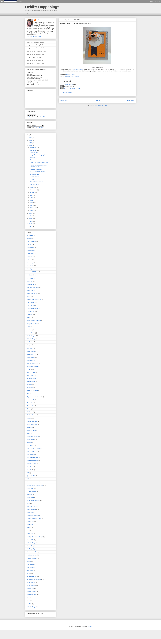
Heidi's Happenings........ (46, 7)
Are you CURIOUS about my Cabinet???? (38, 165)
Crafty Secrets (31, 305)
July (31, 195)
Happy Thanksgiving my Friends (39, 155)
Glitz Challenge (31, 339)
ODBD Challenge (32, 424)
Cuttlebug (29, 314)
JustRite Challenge (32, 363)
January (32, 210)
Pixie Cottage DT (32, 451)
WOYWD (29, 603)
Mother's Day (30, 406)
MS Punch (30, 412)
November (33, 150)
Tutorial (29, 561)
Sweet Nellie (30, 540)
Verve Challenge (31, 576)
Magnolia (29, 384)
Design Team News (32, 323)
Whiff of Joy (30, 588)
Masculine (30, 387)
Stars (31, 160)
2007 (30, 226)
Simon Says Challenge (33, 500)
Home (29, 14)
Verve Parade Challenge (34, 579)
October (32, 187)
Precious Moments (32, 460)
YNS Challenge (31, 607)
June (32, 197)
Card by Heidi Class (32, 272)
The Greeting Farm (32, 552)
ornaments (30, 427)
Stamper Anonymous (33, 515)
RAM (28, 479)
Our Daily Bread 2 (35, 184)
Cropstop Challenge (32, 308)
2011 (30, 216)
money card (30, 399)
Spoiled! (32, 157)
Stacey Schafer (68, 84)
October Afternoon (32, 421)
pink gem (29, 442)
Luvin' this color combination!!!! (39, 162)
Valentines (30, 570)
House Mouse (31, 351)
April (31, 202)
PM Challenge (31, 454)
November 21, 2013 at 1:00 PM (72, 89)
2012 (30, 213)
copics (28, 296)
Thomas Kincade (32, 558)
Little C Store (30, 375)
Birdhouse (30, 256)
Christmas (30, 290)
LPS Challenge (31, 381)
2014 (30, 143)
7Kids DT (29, 238)
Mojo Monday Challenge (34, 397)
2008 (30, 223)
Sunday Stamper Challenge (35, 536)
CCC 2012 (30, 278)
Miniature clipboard (32, 390)
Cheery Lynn (30, 284)
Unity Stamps (30, 567)
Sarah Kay (30, 488)
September (33, 190)
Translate (40, 127)
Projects (29, 470)
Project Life (30, 466)
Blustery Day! (34, 152)
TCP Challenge (31, 543)
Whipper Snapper (32, 594)
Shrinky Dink (30, 497)
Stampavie (30, 512)
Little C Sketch (31, 372)
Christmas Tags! (34, 176)
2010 (30, 218)
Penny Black (30, 439)
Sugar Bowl (30, 533)
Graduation (30, 342)
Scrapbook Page (31, 491)
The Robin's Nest (32, 555)
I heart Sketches (31, 354)
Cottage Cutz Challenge (34, 299)
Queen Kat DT (31, 476)
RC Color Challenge (36, 169)
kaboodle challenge (32, 366)
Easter (28, 326)
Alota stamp (30, 247)
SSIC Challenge (31, 509)
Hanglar (29, 345)
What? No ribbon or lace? (37, 181)
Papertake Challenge (33, 436)
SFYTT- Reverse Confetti (37, 171)
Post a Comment (67, 92)
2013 (30, 145)
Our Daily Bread (31, 430)
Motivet (29, 409)
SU (27, 530)
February (33, 207)
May (31, 200)
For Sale (29, 329)
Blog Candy (30, 266)
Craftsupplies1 (31, 302)
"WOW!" (32, 179)
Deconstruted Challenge (34, 320)
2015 (30, 140)
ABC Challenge (31, 241)
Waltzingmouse (31, 585)
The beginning (31, 549)
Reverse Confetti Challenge (71, 76)
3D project (30, 235)
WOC (28, 597)
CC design (30, 275)
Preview (29, 117)
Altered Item (30, 250)
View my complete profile (34, 36)
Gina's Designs (31, 336)
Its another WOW (35, 174)
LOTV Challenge (31, 378)
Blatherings (30, 263)
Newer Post (64, 100)
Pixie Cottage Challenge (34, 448)
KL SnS (29, 369)
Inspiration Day (31, 360)
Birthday (29, 260)
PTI (28, 473)
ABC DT (29, 244)
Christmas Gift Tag (32, 293)
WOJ (28, 600)
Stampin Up (30, 521)
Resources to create (33, 482)
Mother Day (30, 403)
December (33, 147)
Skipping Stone (31, 506)
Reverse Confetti (79, 69)
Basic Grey (30, 253)
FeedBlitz (42, 117)
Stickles (29, 527)
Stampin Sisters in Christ (34, 518)
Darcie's (29, 317)
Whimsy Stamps (31, 591)
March (32, 205)
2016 (30, 137)
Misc (28, 393)
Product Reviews (32, 463)
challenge (29, 281)
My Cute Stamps (31, 415)
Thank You (30, 546)
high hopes (30, 348)
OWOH (29, 433)
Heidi (37, 20)
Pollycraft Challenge (32, 457)
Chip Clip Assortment (33, 287)
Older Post (130, 100)
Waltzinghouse (31, 582)
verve (28, 573)
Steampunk (30, 524)
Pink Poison (30, 445)
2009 (30, 221)
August (32, 192)
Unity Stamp (30, 564)
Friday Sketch (31, 333)
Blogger (90, 626)
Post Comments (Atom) (101, 105)
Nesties (29, 418)
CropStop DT (30, 311)
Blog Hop (29, 269)
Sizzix (28, 503)
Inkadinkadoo (31, 357)
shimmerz (29, 494)
